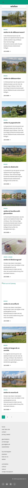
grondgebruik (6, 444)
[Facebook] (10, 484)
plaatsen (4, 454)
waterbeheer (5, 447)
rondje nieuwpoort (7, 472)
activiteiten (5, 464)
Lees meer (7, 51)
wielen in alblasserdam (12, 78)
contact (4, 432)
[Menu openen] (3, 2)
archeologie (5, 442)
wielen (5, 29)
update (5, 257)
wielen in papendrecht (12, 123)
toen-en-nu (5, 457)
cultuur (4, 466)
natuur (4, 469)
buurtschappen (6, 451)
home (3, 427)
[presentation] (14, 19)
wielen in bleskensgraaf (12, 260)
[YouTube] (7, 484)
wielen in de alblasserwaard (14, 32)
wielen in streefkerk (11, 304)
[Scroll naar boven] (24, 485)
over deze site (6, 429)
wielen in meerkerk (11, 393)
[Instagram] (3, 484)
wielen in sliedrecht (11, 167)
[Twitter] (14, 484)
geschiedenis (5, 439)
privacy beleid (6, 434)
